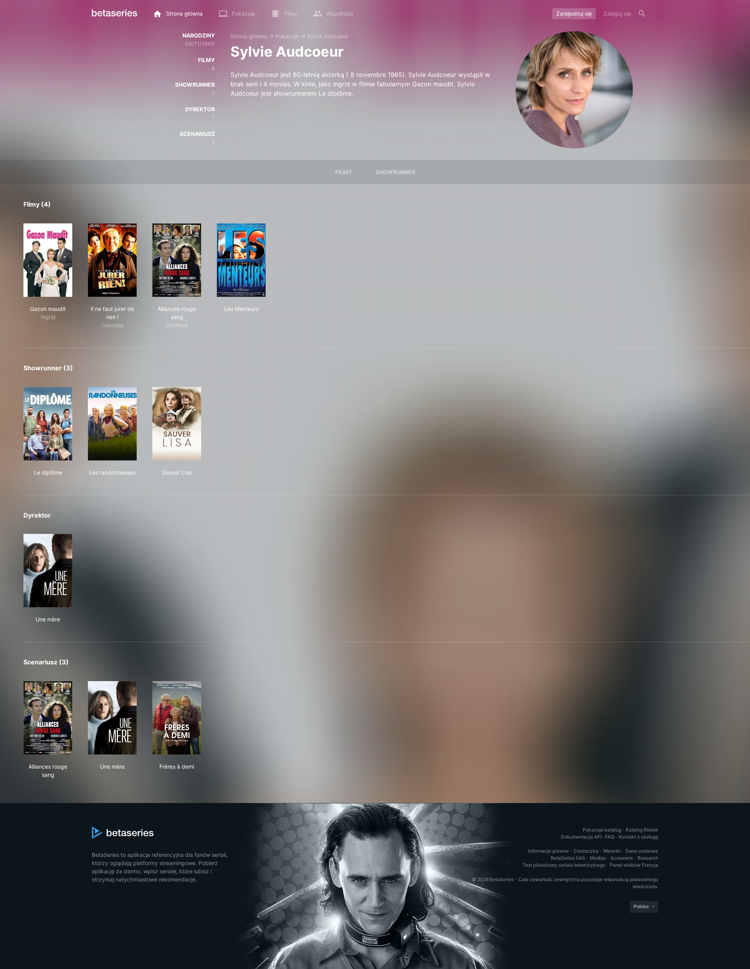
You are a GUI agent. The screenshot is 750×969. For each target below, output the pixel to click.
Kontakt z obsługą (638, 837)
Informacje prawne (548, 851)
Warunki (612, 851)
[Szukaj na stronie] (642, 13)
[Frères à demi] (176, 718)
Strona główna (248, 36)
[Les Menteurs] (241, 260)
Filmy (343, 172)
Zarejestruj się (574, 13)
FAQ (609, 837)
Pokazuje (287, 36)
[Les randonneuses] (112, 423)
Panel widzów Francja (634, 865)
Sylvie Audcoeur (327, 36)
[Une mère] (47, 570)
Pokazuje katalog (602, 830)
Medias (598, 858)
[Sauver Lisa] (176, 423)
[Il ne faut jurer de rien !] (112, 260)
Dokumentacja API (581, 837)
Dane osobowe (641, 851)
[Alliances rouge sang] (176, 260)
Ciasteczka (585, 851)
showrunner (395, 172)
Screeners (622, 858)
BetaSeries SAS (568, 858)
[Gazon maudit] (47, 260)
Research (648, 858)
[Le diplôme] (47, 423)
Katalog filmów (642, 830)
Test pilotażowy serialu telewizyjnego (564, 865)
